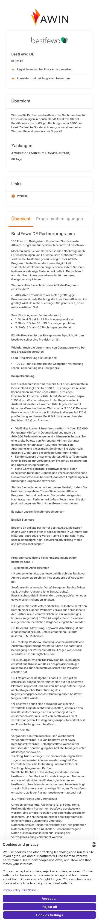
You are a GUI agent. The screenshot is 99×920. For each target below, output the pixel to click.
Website (22, 196)
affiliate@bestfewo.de (25, 752)
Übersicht (21, 218)
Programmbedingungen (59, 218)
